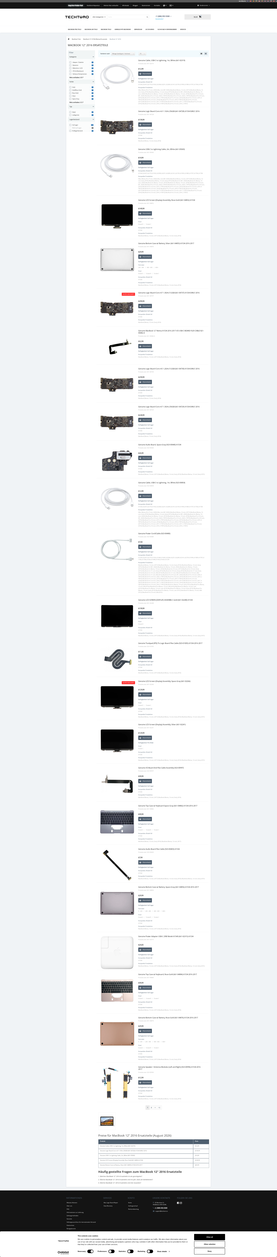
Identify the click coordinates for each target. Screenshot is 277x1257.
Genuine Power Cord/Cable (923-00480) (154, 533)
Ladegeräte (75, 115)
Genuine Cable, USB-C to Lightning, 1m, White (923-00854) (161, 482)
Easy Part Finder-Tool (75, 5)
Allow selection (209, 1244)
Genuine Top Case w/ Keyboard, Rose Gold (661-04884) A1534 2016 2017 (167, 974)
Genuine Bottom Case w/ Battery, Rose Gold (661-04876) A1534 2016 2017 (168, 1017)
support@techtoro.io (161, 1211)
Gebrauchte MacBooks (123, 29)
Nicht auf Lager (76, 128)
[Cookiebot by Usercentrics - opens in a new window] (63, 1252)
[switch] (111, 1251)
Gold (73, 87)
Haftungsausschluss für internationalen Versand (81, 1222)
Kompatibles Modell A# (145, 82)
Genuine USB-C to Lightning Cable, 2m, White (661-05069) (161, 149)
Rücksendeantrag (133, 1209)
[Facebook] (178, 1203)
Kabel (74, 112)
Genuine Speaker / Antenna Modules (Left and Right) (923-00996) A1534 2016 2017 (169, 1068)
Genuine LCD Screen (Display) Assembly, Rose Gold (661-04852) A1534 (166, 200)
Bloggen (135, 5)
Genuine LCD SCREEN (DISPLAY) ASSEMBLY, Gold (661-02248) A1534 (165, 600)
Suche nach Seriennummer (167, 29)
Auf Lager (75, 125)
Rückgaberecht (71, 1229)
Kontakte (157, 5)
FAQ (68, 1209)
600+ (156, 267)
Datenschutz (70, 1225)
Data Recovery (108, 1206)
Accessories (150, 29)
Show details (162, 1251)
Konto (130, 1203)
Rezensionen (146, 5)
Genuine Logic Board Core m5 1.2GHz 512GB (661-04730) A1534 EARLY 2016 (169, 368)
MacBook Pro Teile (74, 29)
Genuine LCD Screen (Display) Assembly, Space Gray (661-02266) (164, 681)
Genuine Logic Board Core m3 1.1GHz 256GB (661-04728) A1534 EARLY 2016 (169, 111)
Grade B (140, 224)
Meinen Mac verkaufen (111, 5)
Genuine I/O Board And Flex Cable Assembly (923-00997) (161, 768)
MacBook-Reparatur (93, 5)
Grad (139, 222)
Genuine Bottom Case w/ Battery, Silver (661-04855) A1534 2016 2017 (166, 243)
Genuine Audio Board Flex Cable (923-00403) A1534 (159, 849)
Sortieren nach (105, 54)
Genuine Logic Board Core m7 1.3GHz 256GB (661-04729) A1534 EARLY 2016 (169, 406)
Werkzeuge (138, 29)
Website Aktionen (72, 1203)
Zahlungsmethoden (72, 1216)
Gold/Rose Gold (77, 90)
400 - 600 (149, 267)
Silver (74, 96)
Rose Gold (75, 93)
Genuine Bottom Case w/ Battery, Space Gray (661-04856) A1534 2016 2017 (168, 887)
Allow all (209, 1237)
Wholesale (125, 5)
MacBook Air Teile (91, 29)
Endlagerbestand (77, 131)
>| (159, 1107)
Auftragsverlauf (133, 1206)
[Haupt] (68, 39)
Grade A (140, 273)
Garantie (69, 1219)
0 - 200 (140, 911)
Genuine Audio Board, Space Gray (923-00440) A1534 (159, 444)
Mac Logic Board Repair (111, 1203)
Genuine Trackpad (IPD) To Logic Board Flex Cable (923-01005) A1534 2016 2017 (170, 643)
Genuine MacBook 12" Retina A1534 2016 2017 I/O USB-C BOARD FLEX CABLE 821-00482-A (171, 332)
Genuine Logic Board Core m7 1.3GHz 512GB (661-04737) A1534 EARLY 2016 (169, 293)
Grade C (148, 224)
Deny (210, 1251)
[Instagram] (181, 1203)
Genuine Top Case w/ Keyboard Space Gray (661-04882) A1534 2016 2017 (167, 806)
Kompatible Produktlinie (145, 87)
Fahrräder (141, 265)
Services (183, 29)
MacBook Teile (106, 29)
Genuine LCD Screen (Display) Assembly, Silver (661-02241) (162, 724)
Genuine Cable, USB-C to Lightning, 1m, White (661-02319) (161, 60)
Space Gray (75, 99)
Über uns (69, 1206)
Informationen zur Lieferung (75, 1212)
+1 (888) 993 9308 (161, 1208)
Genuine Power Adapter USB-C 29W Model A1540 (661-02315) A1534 (165, 936)
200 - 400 (141, 267)
